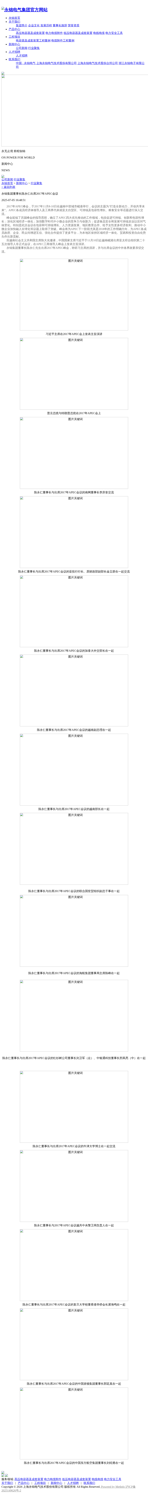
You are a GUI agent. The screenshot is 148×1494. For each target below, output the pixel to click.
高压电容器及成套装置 (30, 32)
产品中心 (14, 29)
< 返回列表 (8, 187)
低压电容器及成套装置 (78, 32)
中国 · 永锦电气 (26, 63)
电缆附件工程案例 (62, 40)
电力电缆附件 (54, 32)
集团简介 (21, 25)
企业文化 (34, 25)
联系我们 (14, 59)
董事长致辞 (60, 25)
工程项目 (14, 36)
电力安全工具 (114, 32)
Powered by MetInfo (112, 1486)
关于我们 (14, 21)
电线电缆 (99, 32)
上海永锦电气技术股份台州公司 (97, 63)
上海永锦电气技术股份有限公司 (56, 63)
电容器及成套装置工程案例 (33, 40)
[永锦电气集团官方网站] (24, 9)
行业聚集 (34, 48)
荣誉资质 (73, 25)
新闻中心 (14, 44)
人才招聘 (14, 51)
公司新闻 (21, 48)
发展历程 (46, 25)
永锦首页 (14, 17)
